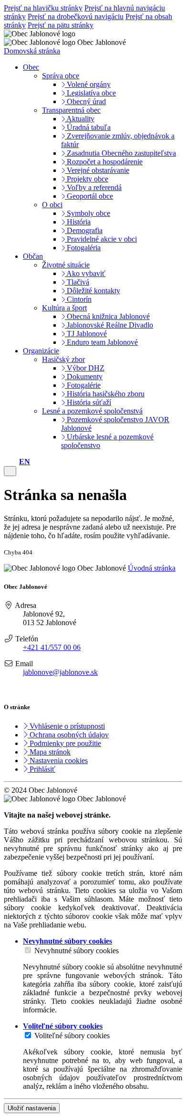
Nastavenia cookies (58, 760)
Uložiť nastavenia (32, 1108)
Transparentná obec (71, 110)
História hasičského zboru (105, 394)
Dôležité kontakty (92, 291)
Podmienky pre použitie (64, 743)
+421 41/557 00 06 (52, 647)
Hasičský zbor (63, 359)
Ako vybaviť (85, 273)
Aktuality (79, 119)
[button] (24, 461)
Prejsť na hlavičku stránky (43, 8)
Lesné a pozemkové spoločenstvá (92, 411)
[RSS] (8, 688)
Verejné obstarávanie (97, 170)
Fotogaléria (83, 248)
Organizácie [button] (41, 351)
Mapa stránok (49, 752)
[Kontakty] (7, 461)
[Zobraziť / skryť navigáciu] (10, 471)
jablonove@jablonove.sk (60, 672)
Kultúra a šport (64, 308)
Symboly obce (87, 213)
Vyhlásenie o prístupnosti (66, 726)
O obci (52, 205)
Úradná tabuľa (88, 127)
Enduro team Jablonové (101, 342)
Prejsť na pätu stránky (60, 25)
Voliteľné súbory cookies (72, 1036)
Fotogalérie (83, 385)
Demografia (84, 230)
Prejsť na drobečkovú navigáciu (76, 16)
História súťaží (88, 402)
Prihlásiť (41, 769)
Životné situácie (66, 265)
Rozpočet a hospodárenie (104, 162)
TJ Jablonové (86, 334)
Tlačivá (77, 282)
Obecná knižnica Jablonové (107, 316)
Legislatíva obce (90, 93)
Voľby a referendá (93, 187)
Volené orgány (88, 84)
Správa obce (60, 76)
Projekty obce (86, 179)
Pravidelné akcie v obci (101, 239)
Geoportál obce (89, 196)
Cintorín (78, 299)
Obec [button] (31, 67)
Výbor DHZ (84, 368)
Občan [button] (33, 256)
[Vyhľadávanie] (14, 461)
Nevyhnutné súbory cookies (76, 951)
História (78, 222)
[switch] (28, 950)
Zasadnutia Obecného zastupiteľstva (120, 153)
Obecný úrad (85, 101)
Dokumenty (84, 376)
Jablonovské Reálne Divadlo (109, 325)
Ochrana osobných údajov (68, 735)
